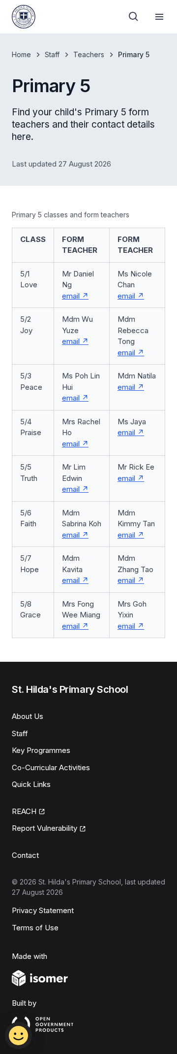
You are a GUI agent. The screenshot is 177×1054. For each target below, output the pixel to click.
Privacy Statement (43, 910)
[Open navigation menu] (159, 17)
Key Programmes (41, 750)
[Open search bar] (134, 17)
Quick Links (31, 784)
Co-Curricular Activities (51, 767)
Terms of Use (35, 927)
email (75, 296)
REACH (28, 812)
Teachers (88, 54)
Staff (52, 54)
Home (21, 54)
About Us (27, 716)
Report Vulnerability (44, 828)
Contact (25, 855)
